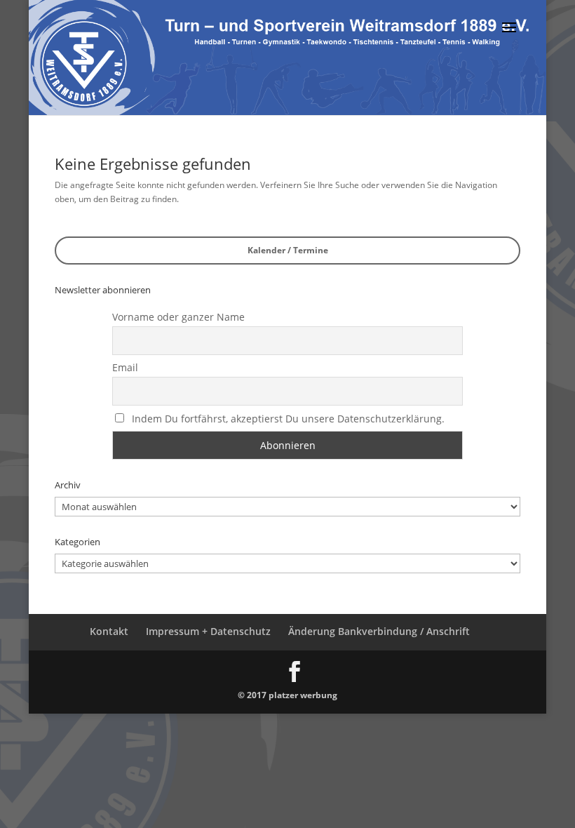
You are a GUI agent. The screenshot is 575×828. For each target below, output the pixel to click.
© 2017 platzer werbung (287, 695)
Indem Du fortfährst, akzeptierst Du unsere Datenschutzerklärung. (288, 418)
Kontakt (109, 631)
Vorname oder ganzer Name (178, 316)
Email (125, 367)
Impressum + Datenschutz (208, 631)
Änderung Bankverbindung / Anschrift (379, 631)
